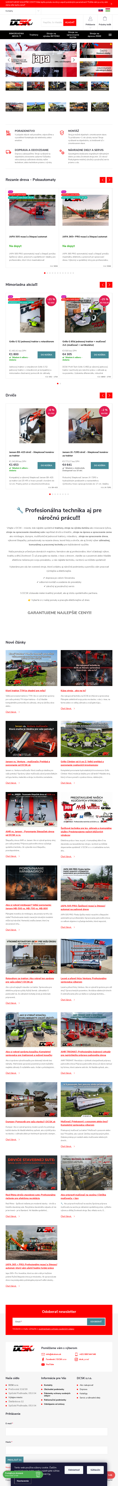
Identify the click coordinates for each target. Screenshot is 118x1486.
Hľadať (70, 22)
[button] (8, 60)
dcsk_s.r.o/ (84, 1359)
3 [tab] (50, 273)
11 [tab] (70, 273)
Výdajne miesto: (15, 1397)
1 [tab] (44, 273)
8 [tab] (63, 273)
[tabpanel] (32, 228)
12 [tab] (73, 273)
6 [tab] (57, 273)
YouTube (50, 1364)
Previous (102, 180)
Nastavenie (23, 1481)
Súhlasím (95, 1470)
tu (49, 1474)
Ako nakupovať (86, 1385)
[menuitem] (16, 34)
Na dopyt (15, 246)
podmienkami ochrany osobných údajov (56, 1329)
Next (109, 180)
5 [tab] (55, 273)
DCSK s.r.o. (13, 1385)
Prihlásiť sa (15, 1460)
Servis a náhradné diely (90, 1398)
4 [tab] (52, 273)
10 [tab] (68, 273)
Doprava (83, 1389)
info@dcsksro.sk (53, 1354)
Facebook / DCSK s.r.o (56, 1359)
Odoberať (96, 1321)
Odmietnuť (74, 1470)
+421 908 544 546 (87, 1354)
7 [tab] (60, 273)
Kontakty (9, 11)
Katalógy (83, 1393)
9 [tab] (65, 273)
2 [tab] (47, 273)
